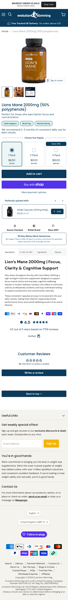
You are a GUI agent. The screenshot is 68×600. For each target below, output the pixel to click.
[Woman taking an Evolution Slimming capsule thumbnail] (18, 92)
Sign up (51, 443)
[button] (12, 156)
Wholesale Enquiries (28, 574)
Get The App (29, 567)
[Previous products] (55, 200)
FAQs (32, 570)
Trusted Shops (19, 570)
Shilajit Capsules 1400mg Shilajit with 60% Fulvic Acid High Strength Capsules (33, 209)
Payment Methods (36, 563)
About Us (14, 567)
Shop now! (48, 4)
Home (5, 31)
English (32, 513)
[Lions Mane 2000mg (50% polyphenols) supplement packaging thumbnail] (7, 92)
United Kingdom (32, 522)
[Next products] (62, 200)
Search (8, 563)
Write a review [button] (34, 372)
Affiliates (45, 574)
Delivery (19, 563)
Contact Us (54, 563)
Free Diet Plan (45, 570)
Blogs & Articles (46, 567)
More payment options (34, 192)
